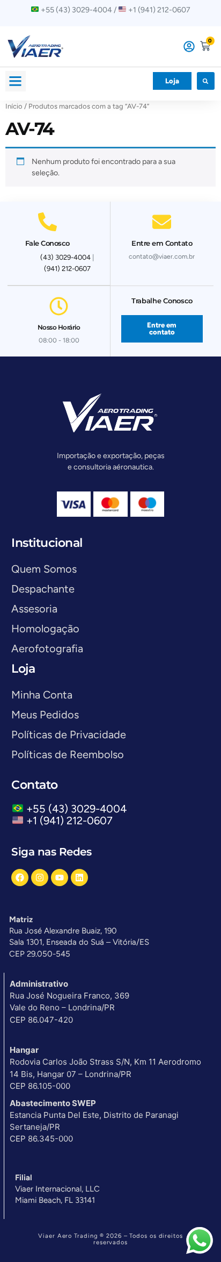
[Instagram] (39, 877)
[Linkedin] (79, 877)
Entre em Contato (161, 243)
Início (14, 106)
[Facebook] (19, 877)
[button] (15, 81)
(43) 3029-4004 (65, 257)
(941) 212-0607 (67, 269)
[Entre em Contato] (161, 221)
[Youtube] (59, 877)
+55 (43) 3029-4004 (79, 808)
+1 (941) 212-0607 (69, 820)
